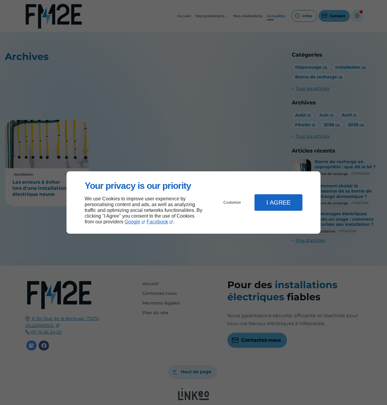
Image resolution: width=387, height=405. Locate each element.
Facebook (157, 221)
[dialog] (193, 202)
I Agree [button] (278, 202)
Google (132, 221)
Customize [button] (232, 202)
